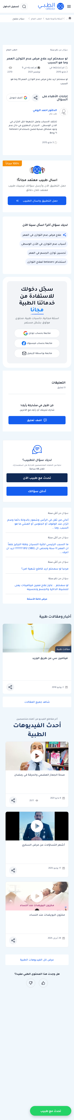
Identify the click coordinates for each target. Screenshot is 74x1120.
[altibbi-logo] (51, 6)
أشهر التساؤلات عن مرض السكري (43, 845)
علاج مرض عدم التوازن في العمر (42, 235)
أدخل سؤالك (37, 491)
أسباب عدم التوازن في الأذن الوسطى (43, 244)
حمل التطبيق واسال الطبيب (40, 201)
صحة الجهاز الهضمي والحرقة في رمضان (39, 775)
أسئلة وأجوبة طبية (54, 18)
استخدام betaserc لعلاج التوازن (46, 262)
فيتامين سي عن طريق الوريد (50, 658)
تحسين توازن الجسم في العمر (47, 253)
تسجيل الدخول (11, 6)
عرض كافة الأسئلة (37, 599)
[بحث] (24, 6)
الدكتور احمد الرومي (45, 110)
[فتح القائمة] (68, 6)
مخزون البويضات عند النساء (47, 915)
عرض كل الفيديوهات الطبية (37, 960)
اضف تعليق (34, 420)
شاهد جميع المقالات (37, 702)
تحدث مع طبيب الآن (37, 477)
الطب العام (36, 18)
